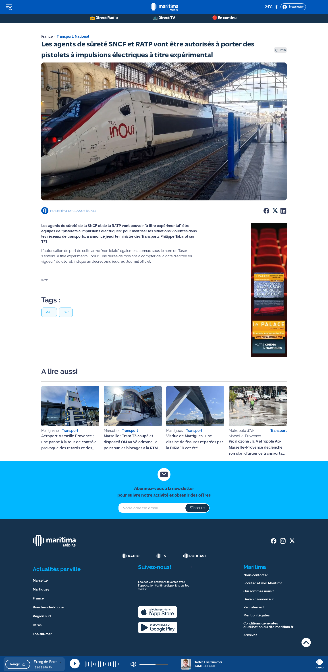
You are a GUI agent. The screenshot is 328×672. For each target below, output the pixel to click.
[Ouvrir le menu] (31, 6)
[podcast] (194, 556)
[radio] (131, 556)
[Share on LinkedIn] (283, 210)
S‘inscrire (197, 508)
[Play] (74, 663)
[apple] (157, 612)
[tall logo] (164, 7)
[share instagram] (283, 541)
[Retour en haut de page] (306, 642)
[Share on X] (275, 210)
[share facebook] (273, 541)
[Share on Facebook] (266, 210)
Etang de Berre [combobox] (46, 662)
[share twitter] (292, 541)
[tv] (161, 556)
